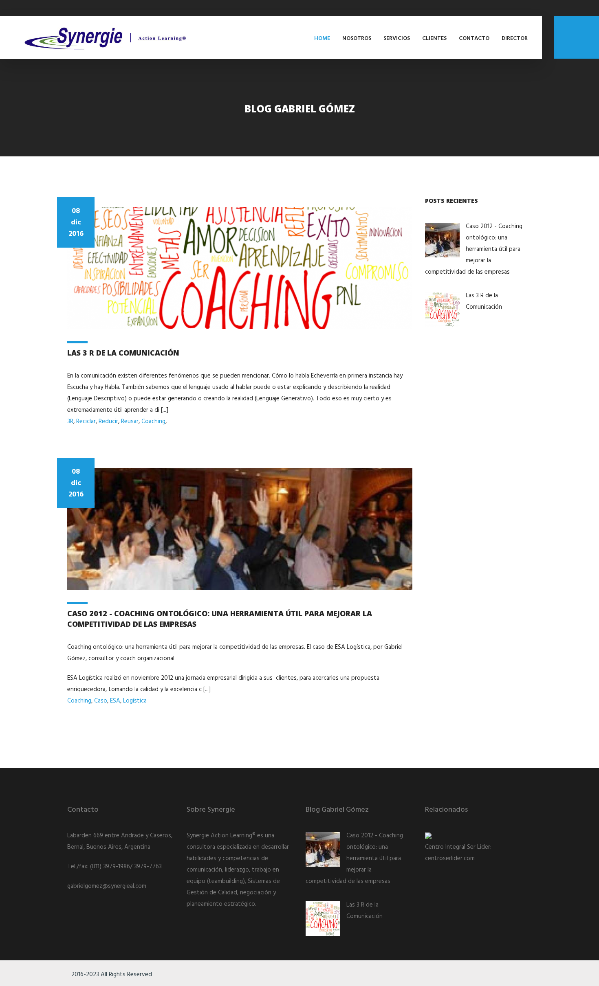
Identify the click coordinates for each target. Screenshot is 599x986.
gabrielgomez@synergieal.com (106, 886)
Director (515, 38)
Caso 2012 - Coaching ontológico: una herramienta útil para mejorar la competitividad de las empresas (473, 249)
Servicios (396, 38)
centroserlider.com (450, 858)
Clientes (434, 38)
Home (322, 38)
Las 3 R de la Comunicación (123, 353)
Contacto (474, 38)
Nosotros (356, 38)
